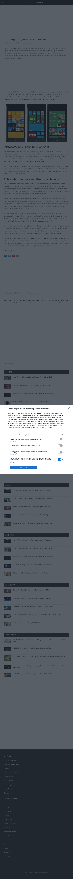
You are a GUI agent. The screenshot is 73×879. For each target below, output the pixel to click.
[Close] (69, 409)
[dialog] (36, 439)
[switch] (60, 439)
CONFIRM (23, 467)
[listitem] (36, 435)
